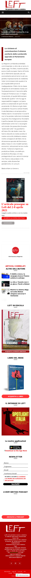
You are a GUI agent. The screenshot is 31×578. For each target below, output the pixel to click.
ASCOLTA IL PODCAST (15, 517)
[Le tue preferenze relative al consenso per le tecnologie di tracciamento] (23, 575)
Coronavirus (8, 16)
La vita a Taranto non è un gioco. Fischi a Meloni (19, 283)
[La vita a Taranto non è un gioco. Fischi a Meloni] (6, 284)
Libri (25, 571)
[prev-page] (3, 300)
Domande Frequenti (18, 573)
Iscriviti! (16, 484)
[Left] (15, 5)
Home (2, 16)
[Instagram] (15, 563)
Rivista (16, 29)
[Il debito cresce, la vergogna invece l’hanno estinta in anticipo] (6, 275)
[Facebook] (4, 42)
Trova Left (20, 571)
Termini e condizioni (15, 559)
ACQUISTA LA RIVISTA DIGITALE (15, 351)
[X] (9, 42)
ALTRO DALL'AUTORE (15, 269)
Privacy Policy (15, 560)
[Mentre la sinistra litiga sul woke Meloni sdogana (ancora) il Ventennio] (6, 291)
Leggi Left (14, 571)
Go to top (26, 172)
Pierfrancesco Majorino (7, 36)
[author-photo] (15, 254)
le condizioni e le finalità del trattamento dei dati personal (15, 478)
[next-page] (5, 300)
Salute (20, 29)
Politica (12, 29)
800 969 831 (14, 552)
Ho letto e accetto (15, 478)
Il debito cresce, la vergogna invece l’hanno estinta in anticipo (19, 276)
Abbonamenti (7, 571)
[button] (2, 12)
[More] (19, 42)
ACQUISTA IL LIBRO (15, 396)
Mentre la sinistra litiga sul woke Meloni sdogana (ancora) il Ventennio (19, 293)
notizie (8, 29)
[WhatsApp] (14, 42)
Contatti (10, 573)
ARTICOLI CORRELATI (15, 266)
